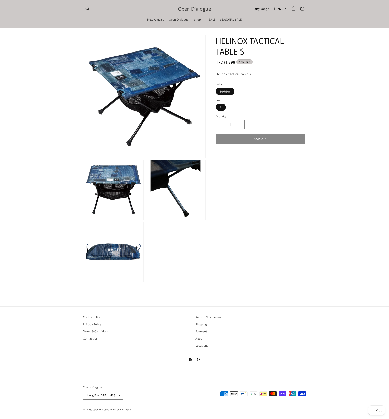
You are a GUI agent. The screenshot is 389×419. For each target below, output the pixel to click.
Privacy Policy (92, 324)
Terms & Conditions (96, 331)
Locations (201, 345)
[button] (87, 8)
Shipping (201, 324)
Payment (201, 331)
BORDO (227, 92)
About (199, 338)
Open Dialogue (101, 409)
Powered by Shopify (120, 409)
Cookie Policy (92, 317)
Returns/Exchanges (208, 317)
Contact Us (90, 338)
